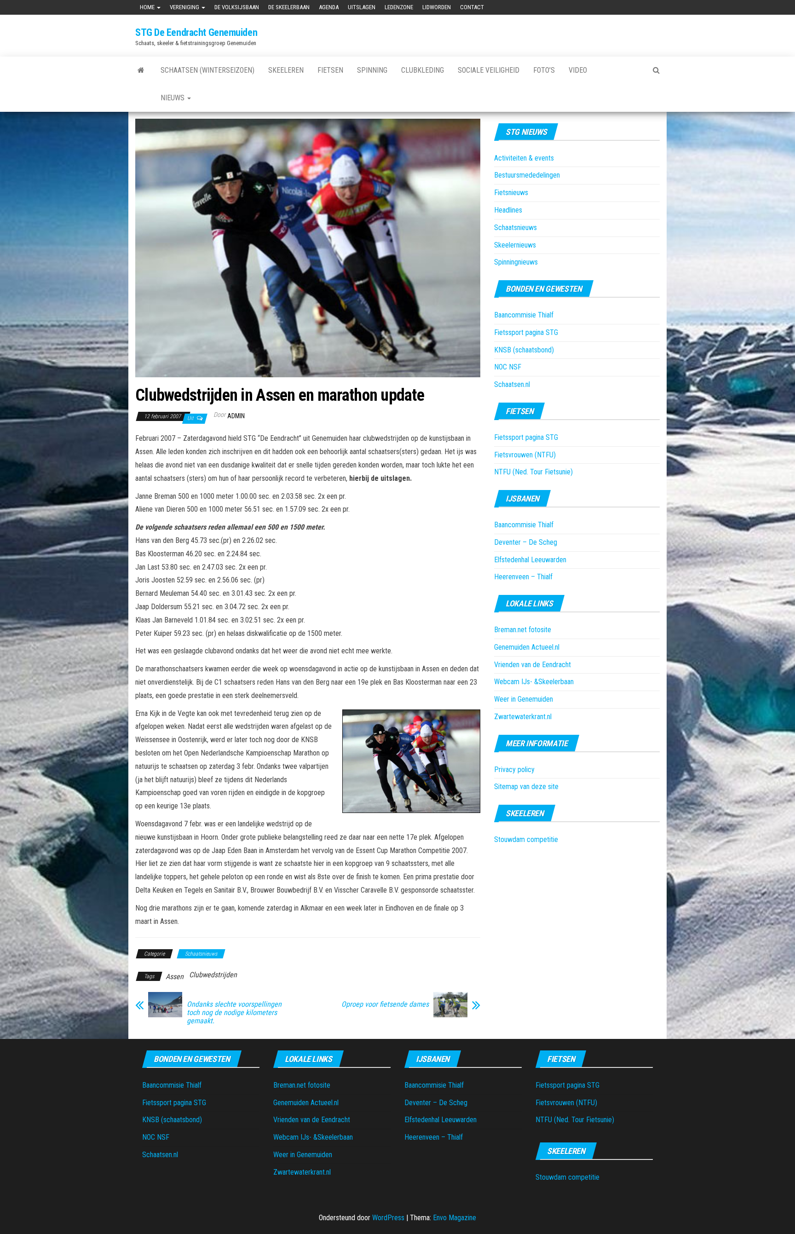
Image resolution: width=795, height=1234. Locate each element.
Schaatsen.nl (512, 384)
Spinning (372, 70)
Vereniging (185, 7)
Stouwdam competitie (526, 839)
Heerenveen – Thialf (523, 576)
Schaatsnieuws (201, 954)
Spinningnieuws (516, 262)
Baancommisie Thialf (523, 315)
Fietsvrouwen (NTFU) (525, 454)
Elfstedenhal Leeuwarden (530, 559)
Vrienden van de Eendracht (532, 664)
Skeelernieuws (515, 245)
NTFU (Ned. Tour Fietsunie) (533, 471)
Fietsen (330, 70)
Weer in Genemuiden (523, 699)
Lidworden (436, 7)
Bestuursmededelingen (527, 175)
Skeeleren (286, 70)
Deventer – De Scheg (525, 542)
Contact (472, 7)
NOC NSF (507, 367)
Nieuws (173, 97)
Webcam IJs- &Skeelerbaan (534, 681)
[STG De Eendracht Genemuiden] (141, 70)
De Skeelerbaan (289, 7)
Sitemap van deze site (526, 786)
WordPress (388, 1217)
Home (148, 7)
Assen (175, 976)
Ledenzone (399, 7)
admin (236, 416)
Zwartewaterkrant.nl (523, 716)
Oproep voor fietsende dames (385, 1004)
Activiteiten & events (524, 158)
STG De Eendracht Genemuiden (196, 32)
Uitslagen (361, 7)
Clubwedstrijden (213, 974)
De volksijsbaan (236, 7)
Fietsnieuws (511, 192)
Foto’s (544, 70)
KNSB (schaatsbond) (524, 350)
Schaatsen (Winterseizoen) (207, 70)
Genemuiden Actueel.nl (526, 647)
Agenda (329, 7)
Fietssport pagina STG (526, 332)
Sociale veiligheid (488, 70)
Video (578, 70)
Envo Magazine (454, 1217)
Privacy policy (514, 769)
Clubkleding (422, 70)
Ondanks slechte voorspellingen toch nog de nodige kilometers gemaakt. (234, 1012)
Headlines (508, 210)
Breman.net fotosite (522, 629)
